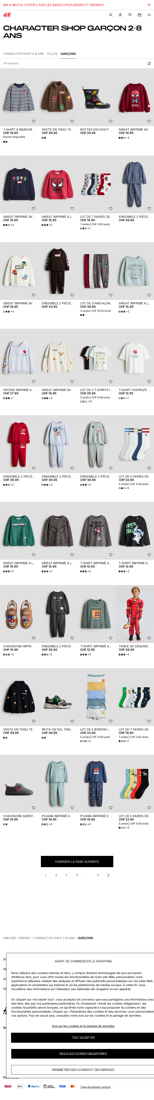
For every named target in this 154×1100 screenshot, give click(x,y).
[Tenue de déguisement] (135, 614)
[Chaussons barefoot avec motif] (19, 784)
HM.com (9, 938)
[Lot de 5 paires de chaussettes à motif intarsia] (135, 444)
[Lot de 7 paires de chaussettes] (96, 184)
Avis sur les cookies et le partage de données (83, 1026)
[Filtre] (148, 63)
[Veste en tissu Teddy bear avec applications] (57, 97)
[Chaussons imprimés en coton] (19, 614)
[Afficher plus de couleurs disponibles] (5, 141)
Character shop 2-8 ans (54, 938)
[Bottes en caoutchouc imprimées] (96, 97)
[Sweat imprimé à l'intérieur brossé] (57, 184)
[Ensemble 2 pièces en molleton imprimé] (135, 184)
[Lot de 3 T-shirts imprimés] (96, 358)
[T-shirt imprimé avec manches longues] (96, 531)
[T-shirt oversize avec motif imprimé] (135, 358)
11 (98, 875)
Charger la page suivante (77, 861)
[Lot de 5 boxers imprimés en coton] (96, 697)
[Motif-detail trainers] (57, 697)
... (87, 875)
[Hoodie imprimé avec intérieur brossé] (19, 358)
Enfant (25, 938)
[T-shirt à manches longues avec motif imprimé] (19, 97)
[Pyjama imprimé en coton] (57, 784)
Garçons (85, 938)
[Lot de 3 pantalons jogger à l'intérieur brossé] (96, 271)
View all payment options (95, 1087)
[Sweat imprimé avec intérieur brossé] (135, 97)
